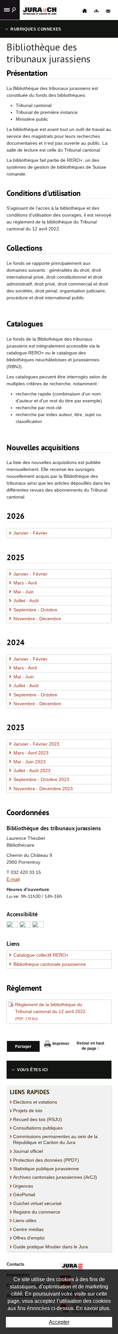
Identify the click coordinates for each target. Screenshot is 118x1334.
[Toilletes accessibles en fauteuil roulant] (12, 926)
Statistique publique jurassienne (46, 1168)
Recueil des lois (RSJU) (37, 1119)
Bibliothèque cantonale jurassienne (49, 964)
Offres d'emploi (29, 1237)
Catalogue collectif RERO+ (41, 955)
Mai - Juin (23, 591)
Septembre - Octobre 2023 (41, 779)
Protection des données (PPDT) (46, 1160)
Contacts (15, 1264)
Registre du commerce (36, 1212)
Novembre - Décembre (37, 618)
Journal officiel (28, 1151)
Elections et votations (35, 1102)
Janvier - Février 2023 (36, 744)
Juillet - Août (26, 600)
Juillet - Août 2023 (31, 770)
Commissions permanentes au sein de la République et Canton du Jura (55, 1139)
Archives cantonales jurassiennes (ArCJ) (55, 1177)
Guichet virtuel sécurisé (37, 1203)
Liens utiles (24, 1220)
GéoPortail (24, 1194)
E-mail (13, 879)
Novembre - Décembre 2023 (43, 788)
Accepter (59, 1322)
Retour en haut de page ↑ (90, 1046)
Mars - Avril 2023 (31, 752)
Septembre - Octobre (35, 609)
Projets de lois (27, 1110)
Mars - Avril (25, 582)
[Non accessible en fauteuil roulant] (38, 926)
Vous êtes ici (32, 1070)
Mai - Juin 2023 (29, 761)
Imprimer (60, 1043)
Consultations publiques (38, 1128)
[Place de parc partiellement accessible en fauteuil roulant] (25, 926)
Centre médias (28, 1229)
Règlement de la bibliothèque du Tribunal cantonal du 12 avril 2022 (50, 1011)
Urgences (23, 1186)
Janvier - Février (30, 533)
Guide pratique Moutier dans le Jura (50, 1246)
